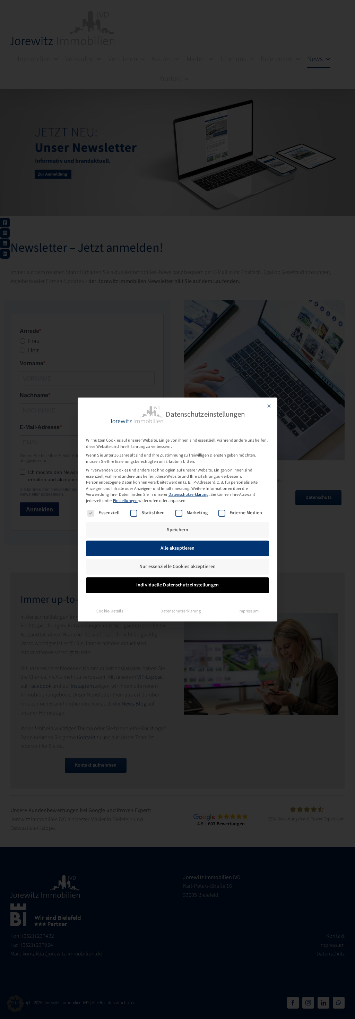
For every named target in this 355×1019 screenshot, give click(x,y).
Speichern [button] (177, 529)
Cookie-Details (109, 611)
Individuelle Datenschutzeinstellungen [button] (177, 585)
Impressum (249, 611)
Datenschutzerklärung (188, 494)
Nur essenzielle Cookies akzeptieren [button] (177, 566)
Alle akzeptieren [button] (178, 548)
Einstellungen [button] (125, 501)
